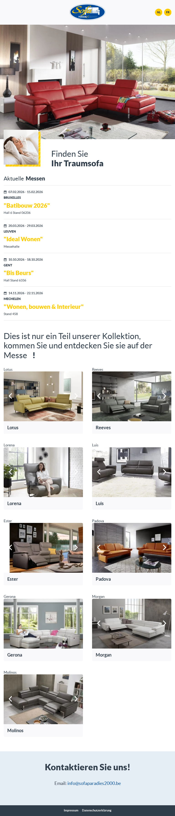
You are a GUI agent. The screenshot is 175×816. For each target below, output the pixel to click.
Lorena (14, 503)
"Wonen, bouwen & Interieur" (44, 306)
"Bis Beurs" (19, 272)
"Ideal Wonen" (23, 239)
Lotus (12, 427)
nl (158, 12)
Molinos (15, 730)
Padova (103, 579)
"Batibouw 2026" (27, 205)
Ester (12, 579)
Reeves (103, 427)
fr (168, 12)
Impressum (71, 810)
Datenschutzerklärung (96, 810)
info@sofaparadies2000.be (94, 783)
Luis (100, 503)
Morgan (103, 654)
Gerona (14, 654)
